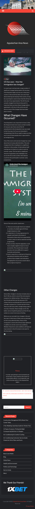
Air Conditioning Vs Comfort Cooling (13, 434)
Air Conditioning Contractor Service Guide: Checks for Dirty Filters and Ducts (15, 439)
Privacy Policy (30, 506)
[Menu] (3, 11)
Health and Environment (10, 463)
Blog (7, 79)
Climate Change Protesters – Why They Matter (18, 390)
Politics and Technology (10, 466)
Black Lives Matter (8, 453)
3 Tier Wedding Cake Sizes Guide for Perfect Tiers (17, 425)
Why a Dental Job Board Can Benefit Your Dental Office (17, 394)
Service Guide (7, 470)
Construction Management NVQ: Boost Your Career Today (15, 421)
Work (5, 473)
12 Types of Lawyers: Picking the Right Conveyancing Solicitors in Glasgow (14, 430)
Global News (6, 460)
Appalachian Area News (17, 43)
